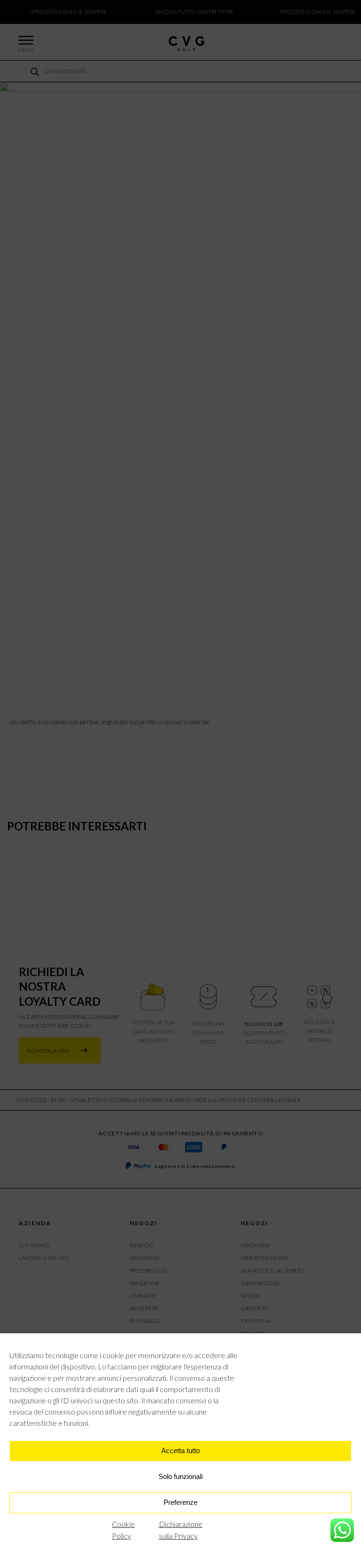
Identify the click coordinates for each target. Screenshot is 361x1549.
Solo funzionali (180, 1476)
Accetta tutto (180, 1451)
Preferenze (180, 1502)
